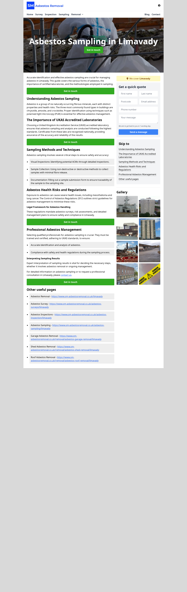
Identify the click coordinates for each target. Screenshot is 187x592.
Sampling (64, 14)
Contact (156, 14)
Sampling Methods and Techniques (137, 161)
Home (30, 14)
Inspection (51, 14)
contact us (66, 275)
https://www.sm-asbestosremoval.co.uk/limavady (77, 296)
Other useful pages (129, 179)
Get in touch (93, 49)
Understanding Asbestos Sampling (137, 149)
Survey (39, 14)
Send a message (138, 132)
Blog (147, 14)
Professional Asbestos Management (137, 174)
